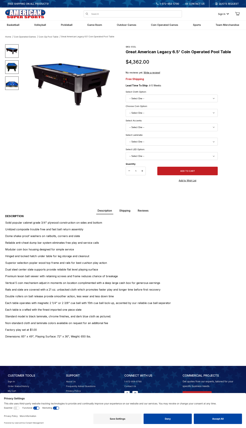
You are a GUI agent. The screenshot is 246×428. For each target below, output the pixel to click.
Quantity (131, 164)
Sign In (221, 14)
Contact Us (196, 3)
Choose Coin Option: (136, 106)
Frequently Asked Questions (81, 386)
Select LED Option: (135, 149)
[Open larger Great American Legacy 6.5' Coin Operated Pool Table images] (71, 84)
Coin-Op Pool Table (48, 36)
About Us (71, 381)
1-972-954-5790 (169, 3)
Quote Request (229, 3)
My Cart (12, 391)
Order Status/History (18, 386)
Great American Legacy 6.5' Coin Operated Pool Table (87, 36)
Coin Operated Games (25, 36)
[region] (12, 83)
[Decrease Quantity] (129, 171)
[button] (11, 51)
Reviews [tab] (143, 210)
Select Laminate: (134, 135)
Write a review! (152, 72)
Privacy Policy (73, 391)
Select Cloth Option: (136, 91)
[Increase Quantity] (142, 171)
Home (8, 36)
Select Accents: (134, 120)
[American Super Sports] (25, 13)
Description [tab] (105, 210)
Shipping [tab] (124, 210)
